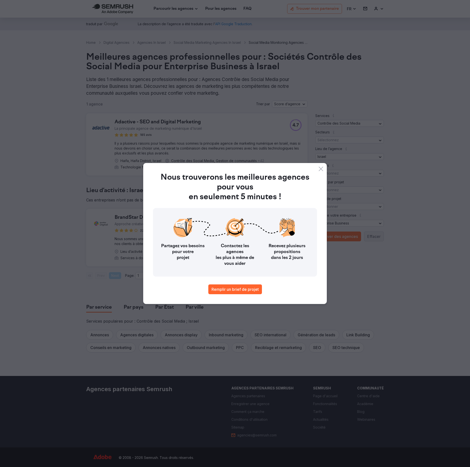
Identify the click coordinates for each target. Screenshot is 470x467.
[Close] (321, 169)
